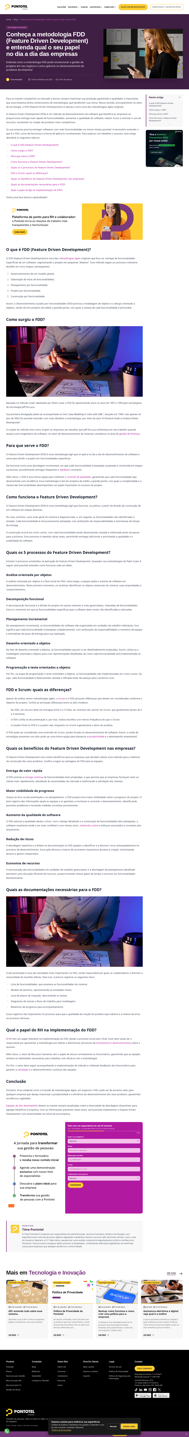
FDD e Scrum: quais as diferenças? (29, 173)
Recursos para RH (13, 1380)
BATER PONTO (158, 7)
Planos (84, 7)
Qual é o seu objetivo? (76, 1137)
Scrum (61, 698)
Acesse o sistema (90, 1371)
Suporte (86, 1376)
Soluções (61, 7)
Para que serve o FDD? (158, 114)
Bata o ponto (88, 1367)
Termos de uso (115, 1367)
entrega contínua (34, 777)
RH (10, 1038)
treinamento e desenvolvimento (113, 1042)
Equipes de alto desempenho (22, 1105)
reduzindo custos (89, 825)
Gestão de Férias (13, 1389)
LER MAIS (12, 1335)
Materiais (36, 1371)
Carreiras (61, 1371)
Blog (34, 1367)
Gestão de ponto (173, 7)
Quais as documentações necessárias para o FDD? (38, 184)
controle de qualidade (79, 476)
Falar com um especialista (133, 7)
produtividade (96, 736)
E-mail (70, 1165)
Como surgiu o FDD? (157, 110)
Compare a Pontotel (40, 1380)
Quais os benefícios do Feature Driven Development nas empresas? (47, 178)
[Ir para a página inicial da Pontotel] (16, 7)
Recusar (113, 1426)
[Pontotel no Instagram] (150, 1389)
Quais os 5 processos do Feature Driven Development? (40, 167)
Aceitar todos (129, 1426)
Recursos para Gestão (15, 1376)
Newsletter (36, 1376)
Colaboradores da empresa (78, 1174)
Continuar (75, 1185)
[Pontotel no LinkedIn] (140, 1389)
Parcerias (61, 1380)
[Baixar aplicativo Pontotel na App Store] (161, 1395)
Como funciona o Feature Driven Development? (163, 119)
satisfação (23, 1069)
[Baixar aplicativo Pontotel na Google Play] (143, 1395)
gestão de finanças (129, 433)
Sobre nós (61, 1367)
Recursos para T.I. (14, 1385)
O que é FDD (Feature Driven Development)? (161, 104)
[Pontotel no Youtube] (145, 1389)
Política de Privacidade (118, 1371)
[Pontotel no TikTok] (136, 1389)
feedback (65, 469)
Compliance (62, 1376)
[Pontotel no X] (159, 1389)
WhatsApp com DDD (75, 1155)
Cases (59, 1385)
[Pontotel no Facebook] (154, 1389)
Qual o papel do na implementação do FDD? (37, 190)
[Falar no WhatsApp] (7, 1431)
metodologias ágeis (69, 258)
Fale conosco (144, 1368)
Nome (70, 1146)
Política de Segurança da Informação (119, 1377)
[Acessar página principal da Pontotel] (20, 1412)
